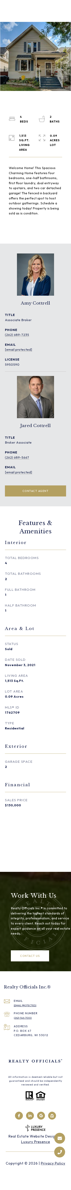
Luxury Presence (35, 1142)
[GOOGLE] (41, 1116)
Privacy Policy (53, 1163)
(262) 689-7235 (17, 335)
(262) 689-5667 (17, 457)
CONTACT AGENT (35, 491)
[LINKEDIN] (30, 1116)
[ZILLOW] (52, 1116)
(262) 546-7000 (23, 1017)
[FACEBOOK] (19, 1116)
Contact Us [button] (30, 956)
